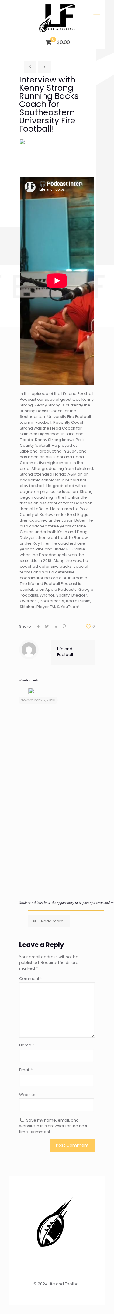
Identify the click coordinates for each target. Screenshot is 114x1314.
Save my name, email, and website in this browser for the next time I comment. (53, 1126)
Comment (30, 978)
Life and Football (65, 651)
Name (26, 1045)
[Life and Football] (57, 18)
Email (26, 1070)
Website (27, 1095)
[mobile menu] (97, 12)
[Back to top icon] (101, 1301)
